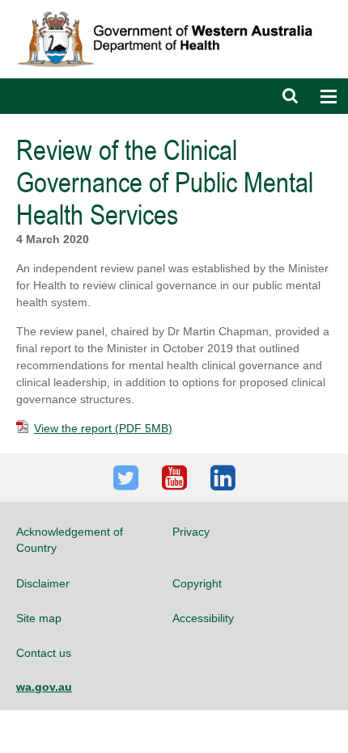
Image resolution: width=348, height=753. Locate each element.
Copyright (197, 583)
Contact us (43, 652)
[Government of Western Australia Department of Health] (174, 7)
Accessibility (203, 618)
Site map (39, 618)
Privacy (191, 531)
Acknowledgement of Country (69, 539)
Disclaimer (43, 583)
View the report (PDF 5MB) (103, 428)
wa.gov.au (44, 686)
